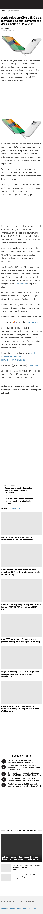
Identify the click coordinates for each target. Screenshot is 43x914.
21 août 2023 (33, 322)
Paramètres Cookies (29, 908)
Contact (4, 908)
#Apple (32, 353)
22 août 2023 (33, 365)
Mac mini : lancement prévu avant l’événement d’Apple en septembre (17, 538)
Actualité (14, 508)
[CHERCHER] (40, 4)
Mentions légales (14, 908)
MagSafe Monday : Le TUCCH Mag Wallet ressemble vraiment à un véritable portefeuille (20, 674)
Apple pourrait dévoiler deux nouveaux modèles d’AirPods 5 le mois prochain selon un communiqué (21, 572)
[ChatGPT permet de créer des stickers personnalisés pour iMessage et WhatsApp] (21, 625)
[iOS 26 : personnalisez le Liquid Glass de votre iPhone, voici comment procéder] (6, 868)
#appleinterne (7, 356)
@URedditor (21, 283)
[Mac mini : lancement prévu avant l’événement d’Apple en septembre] (21, 523)
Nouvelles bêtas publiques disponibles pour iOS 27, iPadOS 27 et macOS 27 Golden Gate (21, 607)
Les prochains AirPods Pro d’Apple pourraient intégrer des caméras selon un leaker (27, 877)
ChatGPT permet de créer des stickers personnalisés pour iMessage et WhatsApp (20, 640)
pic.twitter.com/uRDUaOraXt (13, 360)
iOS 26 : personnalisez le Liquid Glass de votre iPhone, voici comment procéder (26, 867)
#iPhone (17, 356)
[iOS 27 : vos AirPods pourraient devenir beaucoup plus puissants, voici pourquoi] (21, 848)
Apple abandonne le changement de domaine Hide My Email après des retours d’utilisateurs (20, 708)
